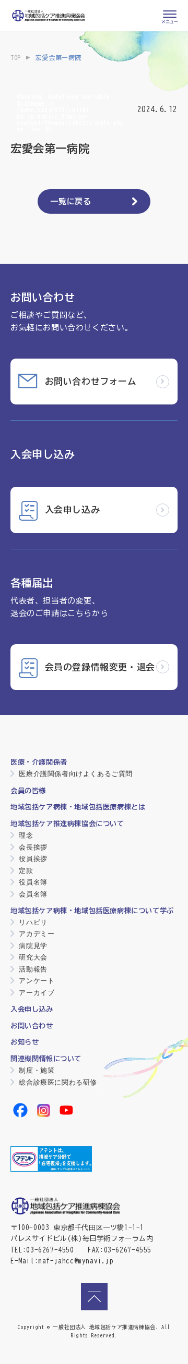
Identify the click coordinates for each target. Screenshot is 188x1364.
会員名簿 (33, 894)
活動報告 (33, 969)
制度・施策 (36, 1070)
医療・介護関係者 (38, 762)
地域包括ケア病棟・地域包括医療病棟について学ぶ (92, 910)
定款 (26, 870)
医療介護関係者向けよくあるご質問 (76, 773)
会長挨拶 (33, 847)
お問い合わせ (31, 1025)
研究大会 (33, 957)
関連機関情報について (45, 1058)
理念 (26, 835)
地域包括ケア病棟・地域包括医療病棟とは (77, 806)
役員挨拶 (33, 858)
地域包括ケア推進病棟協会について (67, 823)
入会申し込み (31, 1009)
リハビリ (33, 922)
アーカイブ (36, 992)
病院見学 (33, 945)
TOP (15, 57)
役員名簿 (33, 882)
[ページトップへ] (94, 1296)
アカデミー (36, 933)
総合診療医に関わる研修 (58, 1082)
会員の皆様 (28, 790)
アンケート (36, 980)
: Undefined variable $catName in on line (70, 112)
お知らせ (24, 1042)
